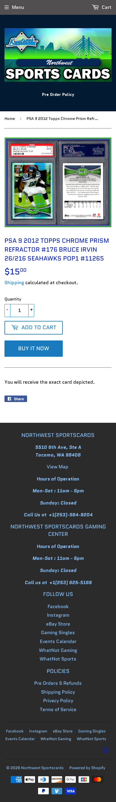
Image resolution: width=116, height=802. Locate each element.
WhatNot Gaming (58, 650)
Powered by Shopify (87, 768)
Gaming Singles (58, 632)
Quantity (12, 299)
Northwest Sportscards (42, 768)
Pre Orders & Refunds (58, 683)
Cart (106, 7)
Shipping (14, 282)
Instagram (58, 615)
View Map (57, 466)
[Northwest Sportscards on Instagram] (106, 751)
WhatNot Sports (58, 658)
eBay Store (58, 624)
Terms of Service (58, 709)
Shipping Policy (58, 692)
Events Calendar (58, 641)
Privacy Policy (58, 700)
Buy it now (33, 348)
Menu (18, 7)
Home (9, 118)
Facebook (58, 606)
